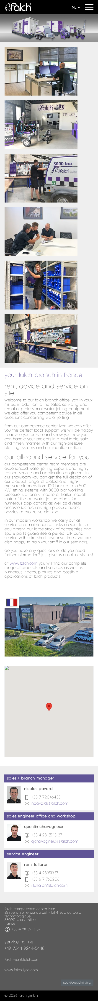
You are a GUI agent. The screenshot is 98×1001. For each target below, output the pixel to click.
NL (74, 8)
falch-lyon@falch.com (22, 959)
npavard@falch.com (49, 804)
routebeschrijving (77, 982)
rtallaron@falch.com (49, 886)
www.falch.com (23, 564)
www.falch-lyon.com (21, 970)
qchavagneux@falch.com (54, 842)
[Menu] (89, 5)
